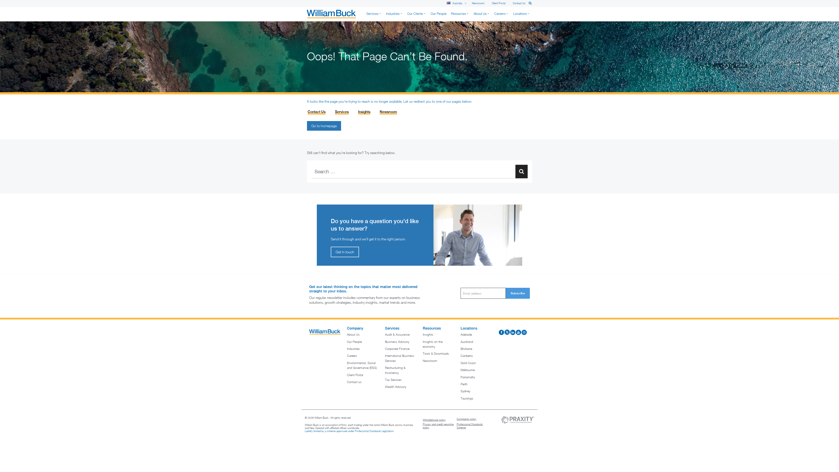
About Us (353, 334)
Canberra (467, 355)
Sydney (465, 391)
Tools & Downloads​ (436, 353)
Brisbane (466, 349)
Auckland (467, 342)
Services (342, 112)
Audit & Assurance (397, 334)
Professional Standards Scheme (470, 426)
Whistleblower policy (434, 420)
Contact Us (317, 112)
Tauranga (467, 398)
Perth (464, 384)
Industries (353, 349)
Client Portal (498, 3)
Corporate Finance (397, 349)
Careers (352, 355)
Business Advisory (397, 342)
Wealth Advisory (395, 387)
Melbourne (468, 370)
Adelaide (466, 334)
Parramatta (468, 377)
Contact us (519, 3)
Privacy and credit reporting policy (438, 426)
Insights (364, 112)
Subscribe (518, 293)
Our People (354, 342)
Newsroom (478, 3)
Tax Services (393, 380)
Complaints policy (467, 419)
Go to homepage (324, 126)
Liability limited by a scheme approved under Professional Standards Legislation (349, 431)
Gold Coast (468, 363)
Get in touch (345, 252)
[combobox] (419, 171)
